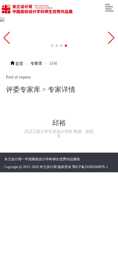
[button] (111, 38)
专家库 (36, 63)
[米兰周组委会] (37, 8)
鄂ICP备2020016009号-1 (90, 167)
